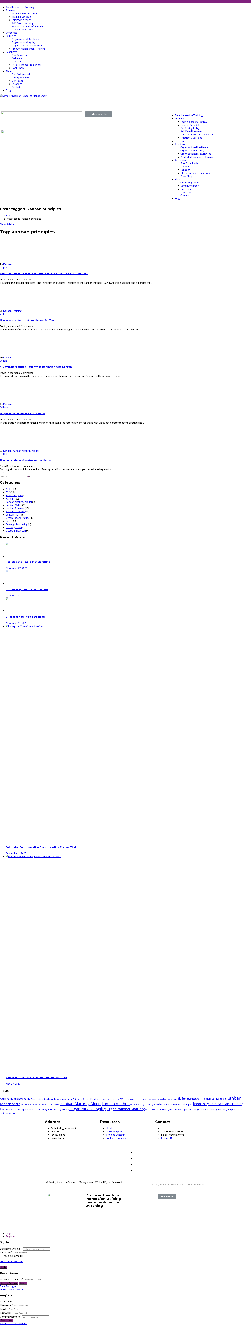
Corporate (11, 32)
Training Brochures (25, 13)
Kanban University (16, 511)
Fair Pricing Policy (21, 20)
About (9, 71)
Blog (8, 90)
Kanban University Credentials (28, 26)
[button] (98, 114)
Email (3, 1309)
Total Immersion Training (20, 7)
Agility (10, 1098)
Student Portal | (136, 100)
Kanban (7, 264)
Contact (16, 87)
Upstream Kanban (16, 530)
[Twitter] (135, 1157)
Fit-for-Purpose (14, 495)
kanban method (116, 1103)
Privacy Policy (158, 1184)
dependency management (59, 1098)
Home (9, 215)
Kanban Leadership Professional (47, 1104)
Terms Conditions (195, 1184)
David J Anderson (21, 77)
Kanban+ (16, 61)
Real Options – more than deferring (28, 562)
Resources (11, 52)
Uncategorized (14, 527)
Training (10, 10)
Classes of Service (39, 1099)
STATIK (207, 1110)
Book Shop (18, 68)
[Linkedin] (135, 1152)
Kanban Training (12, 310)
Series (9, 521)
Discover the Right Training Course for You (27, 320)
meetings (57, 1110)
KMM (109, 1128)
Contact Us (167, 1138)
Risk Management (183, 1109)
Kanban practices (164, 1104)
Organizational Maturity (27, 45)
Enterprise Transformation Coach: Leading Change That (41, 847)
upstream (238, 1109)
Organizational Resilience (25, 39)
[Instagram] (135, 1169)
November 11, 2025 (16, 623)
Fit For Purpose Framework (26, 64)
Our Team (17, 80)
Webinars (17, 58)
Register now (6, 1320)
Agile (8, 489)
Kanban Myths (14, 505)
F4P (121, 1099)
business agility (22, 1098)
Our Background (21, 74)
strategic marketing (218, 1109)
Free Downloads (20, 55)
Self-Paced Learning (22, 23)
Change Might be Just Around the (27, 589)
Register (10, 1236)
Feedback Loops (170, 1099)
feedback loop (157, 1099)
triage (230, 1109)
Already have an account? (13, 1323)
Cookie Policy (175, 1184)
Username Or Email (10, 1248)
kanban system (205, 1103)
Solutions (11, 36)
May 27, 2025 (13, 1083)
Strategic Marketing (17, 524)
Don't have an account (12, 1289)
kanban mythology (137, 1104)
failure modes (129, 1099)
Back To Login (8, 1286)
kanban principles (183, 1104)
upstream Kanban (7, 1113)
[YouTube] (135, 1163)
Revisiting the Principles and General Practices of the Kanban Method (44, 273)
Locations (17, 84)
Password (5, 1252)
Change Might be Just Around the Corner (26, 460)
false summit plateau (143, 1099)
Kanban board (10, 1104)
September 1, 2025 (16, 853)
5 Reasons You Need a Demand (25, 616)
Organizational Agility (23, 42)
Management (47, 1109)
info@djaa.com (9, 100)
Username (5, 1305)
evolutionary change (110, 1099)
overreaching (150, 1110)
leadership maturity (23, 1109)
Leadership (12, 514)
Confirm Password (10, 1316)
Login (9, 1233)
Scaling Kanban (198, 1109)
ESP (8, 492)
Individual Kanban (214, 1098)
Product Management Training (28, 48)
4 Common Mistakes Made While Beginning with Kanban (36, 366)
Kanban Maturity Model (26, 450)
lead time (36, 1109)
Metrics (65, 1109)
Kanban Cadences (28, 1104)
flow (201, 1099)
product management (165, 1109)
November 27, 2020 (16, 568)
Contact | (132, 103)
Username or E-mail (11, 1279)
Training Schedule (21, 16)
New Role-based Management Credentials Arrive (36, 1077)
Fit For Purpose (114, 1131)
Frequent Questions (22, 29)
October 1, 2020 (14, 595)
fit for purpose (188, 1098)
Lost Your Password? (11, 1261)
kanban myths (150, 1104)
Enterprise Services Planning (85, 1099)
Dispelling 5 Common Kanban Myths (22, 413)
